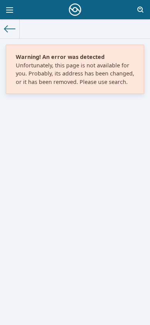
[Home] (10, 29)
